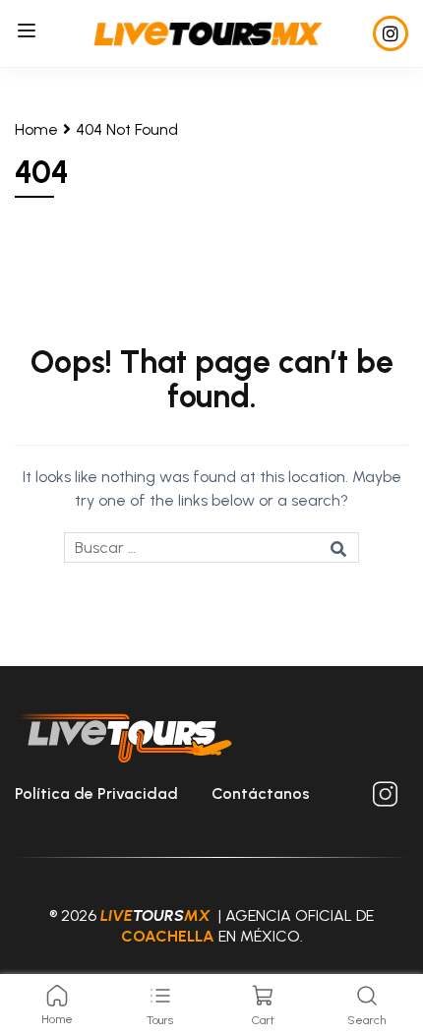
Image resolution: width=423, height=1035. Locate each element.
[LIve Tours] (208, 32)
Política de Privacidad (96, 793)
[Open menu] (29, 34)
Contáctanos (261, 793)
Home (36, 129)
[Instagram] (390, 33)
